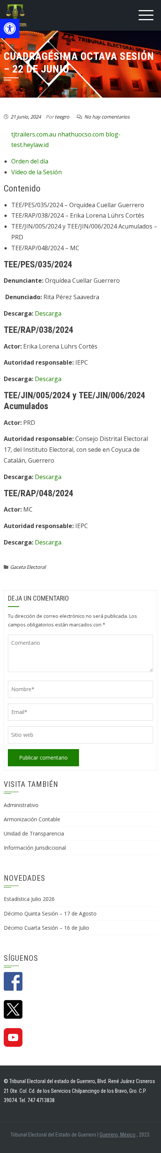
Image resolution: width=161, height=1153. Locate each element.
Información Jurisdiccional (35, 847)
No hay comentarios (107, 116)
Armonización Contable (32, 819)
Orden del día (29, 161)
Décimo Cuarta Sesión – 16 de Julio (46, 927)
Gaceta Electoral (28, 567)
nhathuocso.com (81, 134)
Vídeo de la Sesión (36, 172)
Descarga (48, 313)
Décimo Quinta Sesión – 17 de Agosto (50, 913)
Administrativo (21, 805)
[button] (9, 28)
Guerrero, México (118, 1135)
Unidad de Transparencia (34, 833)
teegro (62, 116)
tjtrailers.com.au (33, 134)
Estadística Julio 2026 (29, 898)
